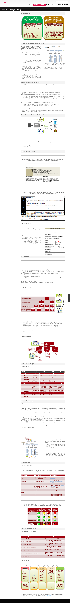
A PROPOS (66, 4)
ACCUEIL (30, 4)
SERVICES (48, 4)
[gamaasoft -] (5, 3)
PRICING (52, 2)
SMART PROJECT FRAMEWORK (39, 4)
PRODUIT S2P (54, 4)
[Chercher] (67, 2)
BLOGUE (48, 2)
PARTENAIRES (60, 4)
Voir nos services (49, 595)
